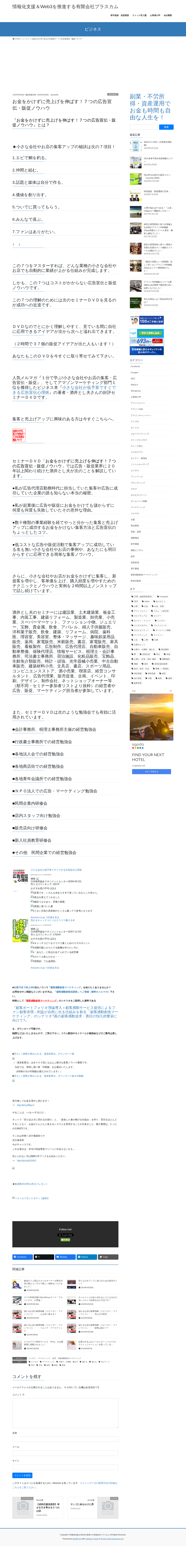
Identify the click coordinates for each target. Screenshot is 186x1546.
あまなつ (40, 875)
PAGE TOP (178, 1497)
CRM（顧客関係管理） (143, 597)
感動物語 (135, 538)
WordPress (77, 1539)
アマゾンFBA (137, 409)
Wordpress (136, 391)
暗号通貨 (135, 544)
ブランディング (138, 483)
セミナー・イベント (142, 621)
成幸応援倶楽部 (161, 664)
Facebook (135, 366)
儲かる (84, 1362)
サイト (15, 1461)
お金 (146, 606)
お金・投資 (159, 606)
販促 (56, 1365)
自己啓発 (138, 678)
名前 (14, 1433)
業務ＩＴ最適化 (162, 669)
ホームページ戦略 (139, 501)
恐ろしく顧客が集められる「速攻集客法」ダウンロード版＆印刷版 (49, 1076)
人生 (136, 640)
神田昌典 (151, 673)
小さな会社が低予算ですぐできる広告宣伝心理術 (56, 870)
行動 (150, 678)
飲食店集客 (136, 581)
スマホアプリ (137, 452)
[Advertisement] (93, 63)
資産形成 (135, 562)
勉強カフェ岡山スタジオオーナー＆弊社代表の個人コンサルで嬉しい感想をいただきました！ (43, 1284)
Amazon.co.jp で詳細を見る (45, 917)
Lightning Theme (92, 1539)
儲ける (94, 1362)
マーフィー (158, 635)
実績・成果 (136, 532)
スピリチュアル (140, 616)
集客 (63, 1365)
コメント (18, 1394)
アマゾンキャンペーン (141, 415)
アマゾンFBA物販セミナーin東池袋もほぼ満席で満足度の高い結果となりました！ (158, 285)
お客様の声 (136, 397)
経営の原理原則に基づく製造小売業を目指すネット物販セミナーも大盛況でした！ (158, 247)
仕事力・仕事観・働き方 (68, 1362)
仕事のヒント (139, 645)
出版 (133, 519)
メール (15, 1447)
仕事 (156, 640)
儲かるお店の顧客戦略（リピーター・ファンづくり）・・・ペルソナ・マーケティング (43, 1328)
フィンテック (137, 476)
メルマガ (135, 513)
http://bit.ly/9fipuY (26, 1105)
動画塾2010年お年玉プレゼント (31, 1184)
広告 (40, 1365)
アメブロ (135, 421)
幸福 (168, 654)
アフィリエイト (138, 403)
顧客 (170, 678)
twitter (147, 601)
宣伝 (33, 1365)
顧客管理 (138, 683)
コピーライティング (140, 434)
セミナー (157, 616)
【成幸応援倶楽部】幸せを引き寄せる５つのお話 (48, 1507)
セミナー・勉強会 (139, 458)
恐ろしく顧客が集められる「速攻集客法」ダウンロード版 (44, 1054)
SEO (133, 378)
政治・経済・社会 (141, 669)
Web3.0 (134, 385)
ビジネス (113, 94)
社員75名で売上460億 (25, 987)
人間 (146, 640)
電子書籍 (135, 568)
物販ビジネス (137, 550)
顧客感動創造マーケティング (66, 987)
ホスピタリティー (139, 495)
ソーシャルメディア (140, 464)
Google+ (135, 372)
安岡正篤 (146, 654)
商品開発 (135, 525)
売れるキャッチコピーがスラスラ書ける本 (53, 920)
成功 (146, 664)
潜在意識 (138, 673)
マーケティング (44, 1358)
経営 (54, 1358)
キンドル (135, 427)
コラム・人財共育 (161, 611)
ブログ (134, 489)
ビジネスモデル (140, 625)
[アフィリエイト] (22, 1503)
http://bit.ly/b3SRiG (26, 1160)
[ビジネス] (107, 1503)
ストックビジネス (139, 440)
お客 (136, 606)
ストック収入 (137, 446)
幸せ (158, 654)
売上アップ (105, 1362)
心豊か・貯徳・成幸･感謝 (145, 659)
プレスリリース (160, 625)
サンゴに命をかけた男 (82, 1504)
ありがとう (160, 601)
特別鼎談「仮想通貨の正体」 (157, 191)
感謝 (136, 664)
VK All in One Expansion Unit (112, 1539)
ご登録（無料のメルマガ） (96, 992)
